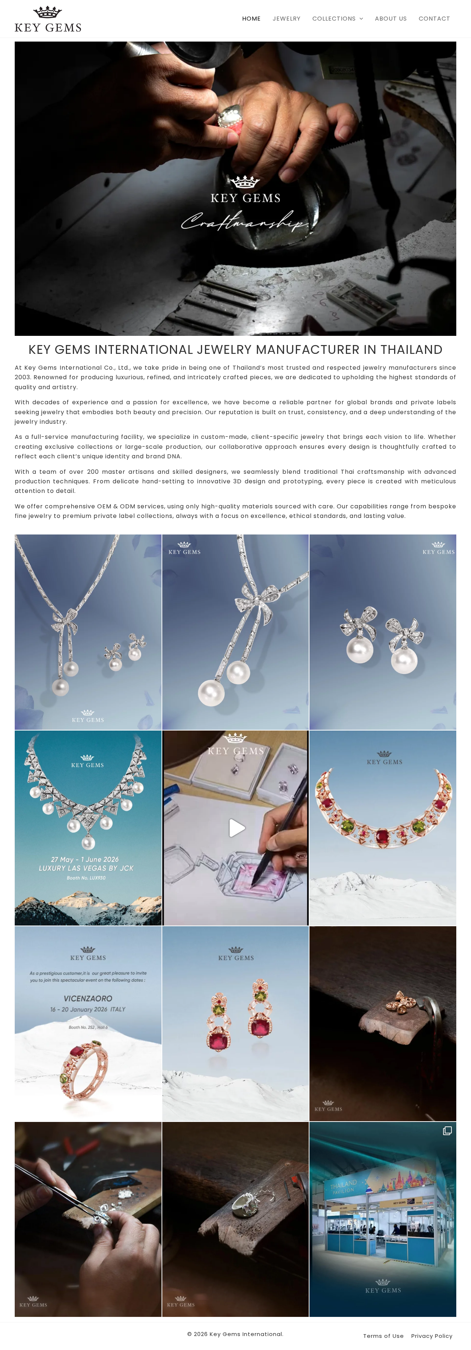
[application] (359, 18)
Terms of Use (383, 1336)
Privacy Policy (432, 1336)
